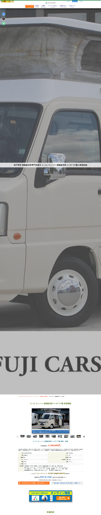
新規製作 (43, 6)
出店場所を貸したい (63, 6)
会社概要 (68, 1)
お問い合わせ (74, 1)
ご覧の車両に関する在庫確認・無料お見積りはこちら (35, 483)
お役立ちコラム (72, 6)
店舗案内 (81, 1)
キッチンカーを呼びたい (53, 6)
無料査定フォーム (7, 1)
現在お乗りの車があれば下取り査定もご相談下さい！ (68, 483)
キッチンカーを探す (30, 6)
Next (83, 436)
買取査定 (37, 6)
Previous (17, 436)
